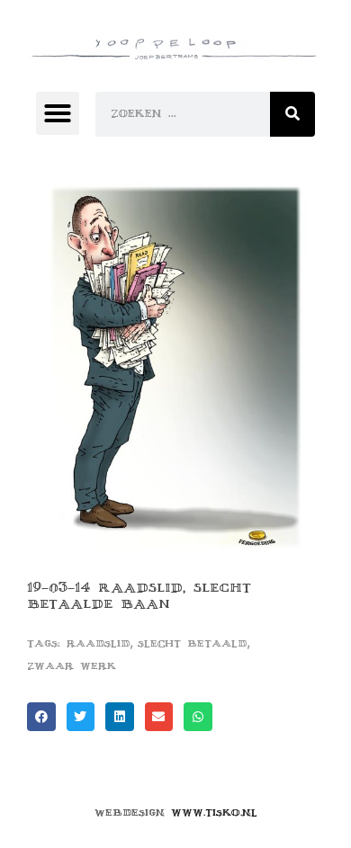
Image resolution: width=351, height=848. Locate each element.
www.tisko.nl (214, 812)
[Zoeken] (292, 114)
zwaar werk (71, 666)
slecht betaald (192, 643)
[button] (57, 113)
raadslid (98, 643)
